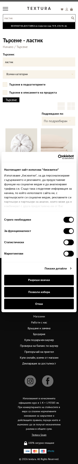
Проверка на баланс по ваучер (39, 345)
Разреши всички (39, 279)
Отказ (39, 303)
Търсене (22, 47)
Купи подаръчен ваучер (39, 340)
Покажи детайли (56, 268)
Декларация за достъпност (39, 363)
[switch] (68, 231)
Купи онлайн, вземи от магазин (39, 357)
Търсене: (9, 54)
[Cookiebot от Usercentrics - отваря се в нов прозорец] (58, 157)
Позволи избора (39, 292)
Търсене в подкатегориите (27, 84)
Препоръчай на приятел (39, 352)
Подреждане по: (53, 113)
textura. (32, 459)
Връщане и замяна (39, 328)
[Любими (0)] (62, 9)
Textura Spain (39, 434)
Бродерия (39, 334)
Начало (8, 47)
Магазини (39, 316)
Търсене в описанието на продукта (33, 92)
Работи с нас (39, 322)
